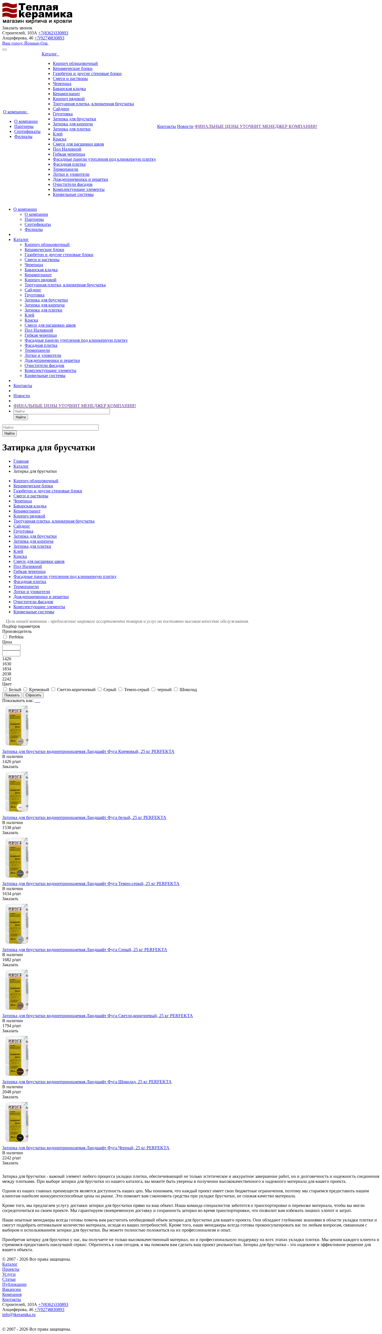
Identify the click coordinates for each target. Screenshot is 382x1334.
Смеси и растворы (70, 78)
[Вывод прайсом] (39, 700)
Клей (58, 134)
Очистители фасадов (73, 184)
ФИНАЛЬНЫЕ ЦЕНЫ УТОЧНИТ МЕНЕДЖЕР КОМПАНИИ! (256, 126)
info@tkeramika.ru (19, 1314)
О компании (16, 111)
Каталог (50, 54)
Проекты (10, 1269)
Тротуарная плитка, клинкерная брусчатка (93, 103)
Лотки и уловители (71, 174)
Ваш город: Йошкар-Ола (25, 43)
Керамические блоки (73, 68)
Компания (12, 1294)
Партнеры (24, 126)
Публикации (14, 1284)
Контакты (166, 126)
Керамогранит (66, 93)
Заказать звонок (17, 27)
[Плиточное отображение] (36, 700)
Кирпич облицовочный (75, 63)
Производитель (17, 631)
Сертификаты (27, 131)
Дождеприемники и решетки (80, 179)
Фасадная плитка (69, 164)
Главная (21, 461)
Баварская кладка (69, 88)
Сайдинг (61, 108)
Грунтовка (63, 113)
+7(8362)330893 (53, 33)
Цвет (7, 684)
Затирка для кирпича (73, 123)
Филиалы (23, 136)
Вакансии (11, 1289)
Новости (185, 126)
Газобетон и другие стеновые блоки (87, 73)
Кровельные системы (73, 194)
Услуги (9, 1274)
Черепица (62, 83)
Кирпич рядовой (69, 98)
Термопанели (65, 169)
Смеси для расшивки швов (78, 144)
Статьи (9, 1279)
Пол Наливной (67, 149)
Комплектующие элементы (79, 189)
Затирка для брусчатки (74, 118)
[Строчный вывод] (38, 700)
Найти (21, 417)
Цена (7, 642)
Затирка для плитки (72, 129)
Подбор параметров (21, 626)
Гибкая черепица (69, 154)
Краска (59, 139)
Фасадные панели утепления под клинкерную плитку (104, 159)
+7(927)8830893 (49, 38)
